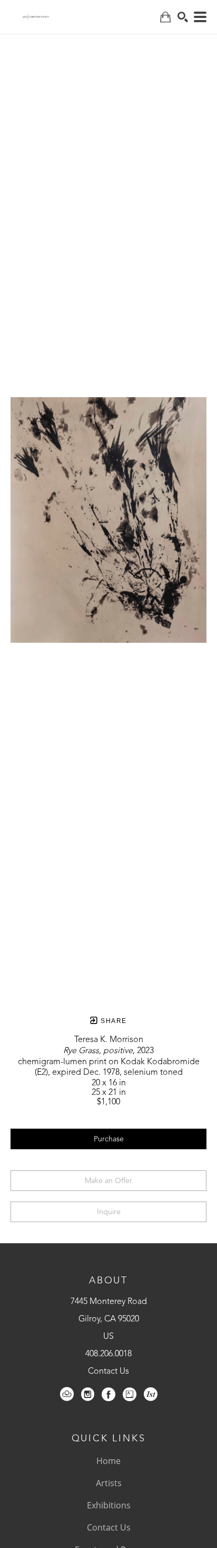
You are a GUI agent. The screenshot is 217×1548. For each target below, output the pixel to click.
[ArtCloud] (67, 1394)
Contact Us (108, 1371)
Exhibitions (109, 1505)
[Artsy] (129, 1394)
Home (108, 1461)
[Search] (182, 17)
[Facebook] (108, 1394)
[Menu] (200, 17)
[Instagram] (87, 1394)
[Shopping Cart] (165, 17)
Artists (109, 1483)
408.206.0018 (108, 1354)
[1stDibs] (150, 1394)
